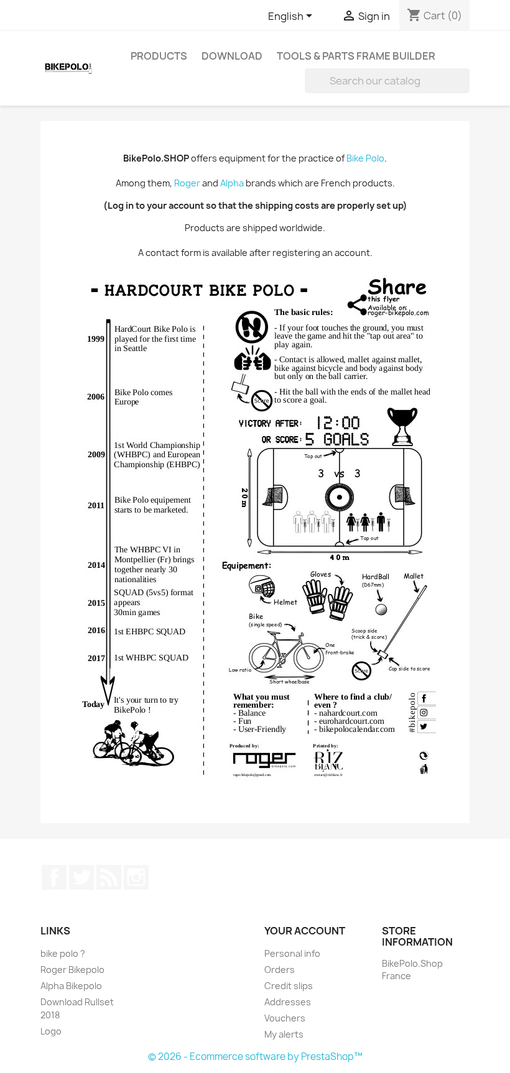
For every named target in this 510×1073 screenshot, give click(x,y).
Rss (108, 877)
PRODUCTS (159, 56)
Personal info (292, 953)
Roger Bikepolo (72, 969)
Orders (279, 969)
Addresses (287, 1002)
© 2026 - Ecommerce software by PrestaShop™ (255, 1056)
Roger (187, 183)
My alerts (284, 1034)
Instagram (136, 877)
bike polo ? (62, 953)
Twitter (81, 877)
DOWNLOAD (232, 56)
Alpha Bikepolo (71, 986)
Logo (51, 1031)
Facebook (54, 877)
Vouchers (284, 1018)
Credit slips (288, 986)
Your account (304, 931)
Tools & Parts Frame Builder (356, 56)
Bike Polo (365, 158)
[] (464, 89)
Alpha (232, 183)
